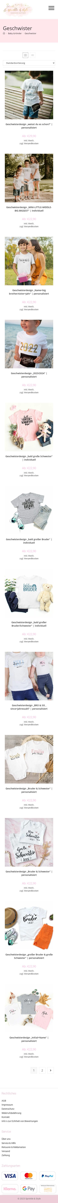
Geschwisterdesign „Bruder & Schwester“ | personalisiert (29, 790)
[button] (51, 8)
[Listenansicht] (32, 55)
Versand (6, 1151)
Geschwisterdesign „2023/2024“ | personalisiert (29, 375)
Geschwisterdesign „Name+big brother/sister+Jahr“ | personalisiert (29, 292)
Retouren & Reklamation (14, 1147)
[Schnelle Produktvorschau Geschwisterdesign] (54, 76)
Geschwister (30, 33)
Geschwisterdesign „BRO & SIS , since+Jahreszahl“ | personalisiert (29, 707)
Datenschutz (8, 1109)
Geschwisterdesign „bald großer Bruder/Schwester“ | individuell (29, 624)
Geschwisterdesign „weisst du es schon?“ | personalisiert (29, 126)
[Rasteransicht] (25, 55)
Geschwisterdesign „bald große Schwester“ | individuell (29, 458)
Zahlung (6, 1155)
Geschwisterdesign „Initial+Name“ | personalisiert (29, 1039)
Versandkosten (31, 143)
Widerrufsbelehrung (11, 1113)
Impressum (7, 1104)
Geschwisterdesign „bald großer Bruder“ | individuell (29, 541)
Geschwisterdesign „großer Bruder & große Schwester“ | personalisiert (29, 956)
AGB (4, 1100)
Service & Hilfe (9, 1143)
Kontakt (6, 1117)
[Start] (4, 33)
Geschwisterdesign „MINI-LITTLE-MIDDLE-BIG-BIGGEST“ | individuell (29, 209)
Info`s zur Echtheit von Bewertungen (20, 1121)
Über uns (6, 1139)
